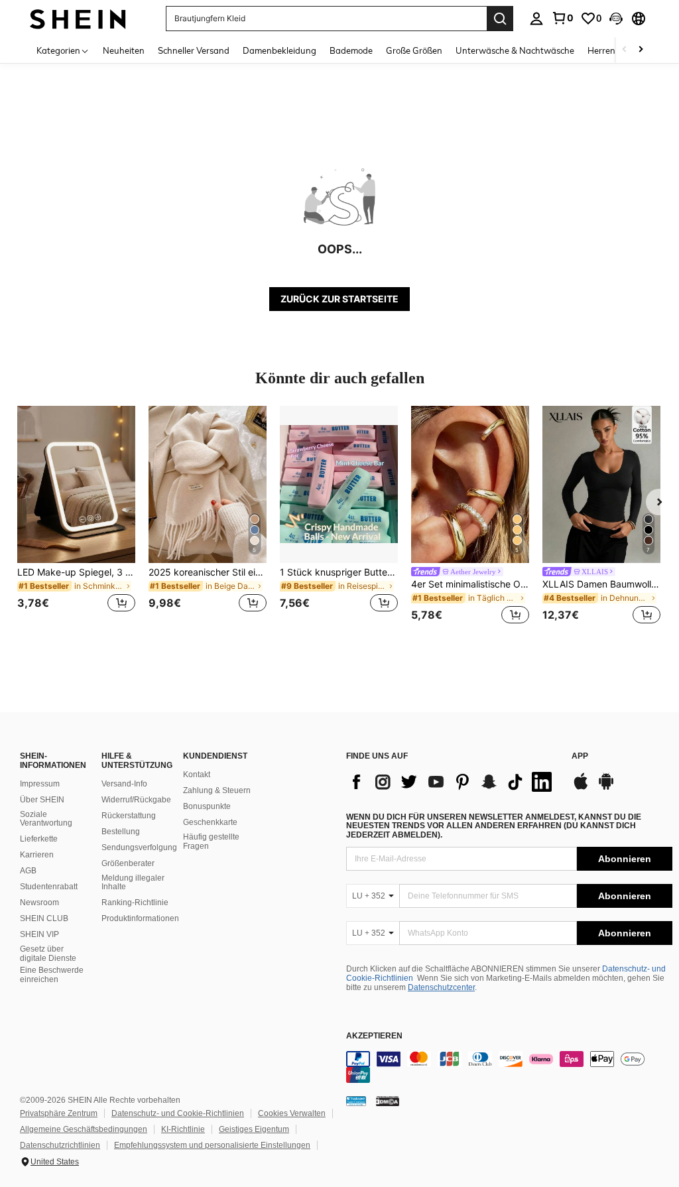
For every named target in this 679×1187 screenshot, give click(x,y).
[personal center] (536, 19)
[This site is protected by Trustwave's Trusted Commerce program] (356, 1100)
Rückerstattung (128, 815)
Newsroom (39, 902)
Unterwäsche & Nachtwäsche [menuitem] (515, 50)
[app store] (581, 787)
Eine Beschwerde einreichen (52, 975)
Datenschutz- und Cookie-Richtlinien (177, 1113)
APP (580, 756)
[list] (452, 782)
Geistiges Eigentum (254, 1129)
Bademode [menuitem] (351, 50)
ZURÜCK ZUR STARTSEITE (339, 298)
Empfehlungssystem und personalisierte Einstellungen (212, 1145)
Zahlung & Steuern (217, 790)
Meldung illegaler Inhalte (132, 882)
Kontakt (196, 774)
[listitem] (76, 517)
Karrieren (37, 854)
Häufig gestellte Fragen (211, 841)
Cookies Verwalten (292, 1113)
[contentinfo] (509, 1067)
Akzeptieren (374, 1036)
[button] (616, 19)
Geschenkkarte (210, 822)
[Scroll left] (624, 50)
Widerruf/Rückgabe (136, 799)
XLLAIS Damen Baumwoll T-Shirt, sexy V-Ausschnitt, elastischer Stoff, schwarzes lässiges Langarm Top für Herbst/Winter (601, 584)
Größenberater (127, 863)
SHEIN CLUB (44, 918)
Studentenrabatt (49, 886)
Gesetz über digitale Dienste (48, 953)
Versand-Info (124, 783)
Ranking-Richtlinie (134, 902)
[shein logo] (78, 18)
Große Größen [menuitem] (414, 50)
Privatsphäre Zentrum (58, 1113)
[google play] (606, 787)
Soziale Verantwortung (46, 819)
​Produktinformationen (140, 918)
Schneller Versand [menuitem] (193, 50)
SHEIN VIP (39, 934)
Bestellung (120, 831)
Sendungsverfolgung (139, 847)
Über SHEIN (42, 799)
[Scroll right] (640, 50)
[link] (562, 18)
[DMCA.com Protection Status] (387, 1100)
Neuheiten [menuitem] (124, 50)
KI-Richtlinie (183, 1129)
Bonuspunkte (207, 806)
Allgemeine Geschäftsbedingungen (83, 1129)
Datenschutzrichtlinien (60, 1145)
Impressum (40, 783)
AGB (28, 870)
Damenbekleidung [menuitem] (279, 50)
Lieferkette (39, 838)
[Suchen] (500, 18)
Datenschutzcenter (441, 987)
